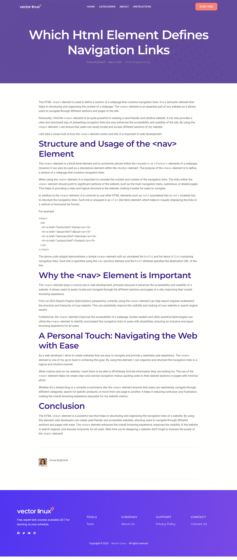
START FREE (206, 6)
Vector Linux (118, 543)
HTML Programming (137, 62)
